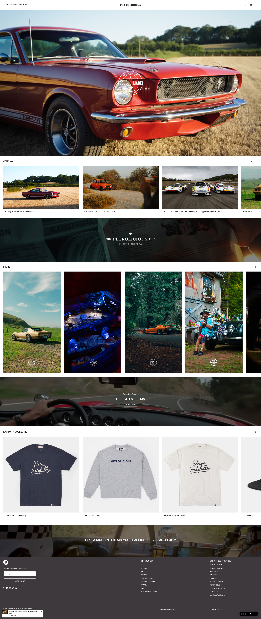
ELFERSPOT (214, 592)
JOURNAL (14, 5)
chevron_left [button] (251, 161)
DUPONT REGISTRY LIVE (218, 588)
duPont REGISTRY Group (14, 608)
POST (27, 5)
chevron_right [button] (255, 161)
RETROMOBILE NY (216, 585)
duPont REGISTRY (216, 565)
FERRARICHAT (214, 571)
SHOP (21, 5)
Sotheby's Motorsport (217, 568)
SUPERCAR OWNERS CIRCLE (219, 581)
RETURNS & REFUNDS (148, 581)
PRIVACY (144, 585)
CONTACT (144, 575)
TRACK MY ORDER (147, 578)
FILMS (6, 5)
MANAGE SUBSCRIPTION (149, 592)
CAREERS (144, 588)
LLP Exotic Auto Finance (217, 595)
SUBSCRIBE (20, 581)
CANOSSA (213, 575)
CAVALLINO (213, 578)
